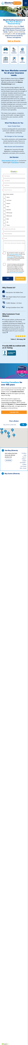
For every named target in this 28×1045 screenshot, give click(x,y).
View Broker (8, 460)
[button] (9, 437)
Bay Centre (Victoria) (12, 473)
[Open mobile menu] (25, 3)
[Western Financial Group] (7, 3)
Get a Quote (17, 3)
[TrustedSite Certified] (14, 171)
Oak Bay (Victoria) (11, 450)
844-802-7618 (8, 457)
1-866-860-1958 (14, 412)
